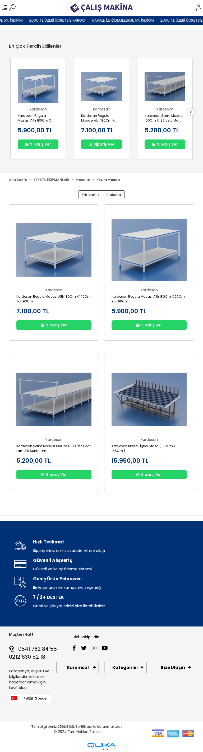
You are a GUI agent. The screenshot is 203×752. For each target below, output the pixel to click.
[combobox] (15, 698)
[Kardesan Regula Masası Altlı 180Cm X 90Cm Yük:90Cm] (38, 86)
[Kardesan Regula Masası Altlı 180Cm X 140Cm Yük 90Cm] (101, 86)
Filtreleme (90, 194)
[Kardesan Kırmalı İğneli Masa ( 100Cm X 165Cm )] (149, 399)
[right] (190, 112)
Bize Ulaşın (173, 667)
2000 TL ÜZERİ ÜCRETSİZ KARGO (52, 20)
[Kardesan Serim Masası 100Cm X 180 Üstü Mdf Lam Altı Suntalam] (165, 86)
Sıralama (113, 194)
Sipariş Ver (40, 144)
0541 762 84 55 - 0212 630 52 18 (35, 653)
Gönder (41, 698)
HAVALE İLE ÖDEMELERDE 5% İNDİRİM (117, 20)
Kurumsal (78, 667)
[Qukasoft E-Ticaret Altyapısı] (101, 746)
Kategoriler (125, 667)
